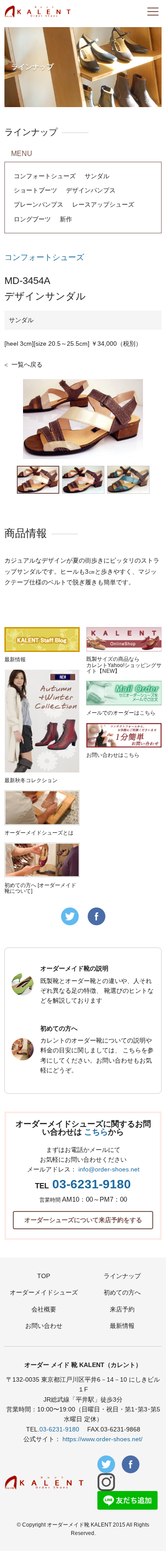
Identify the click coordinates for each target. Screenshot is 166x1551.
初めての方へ (122, 1292)
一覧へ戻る (27, 364)
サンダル (97, 176)
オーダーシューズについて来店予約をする (83, 1219)
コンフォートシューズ (45, 176)
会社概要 (43, 1309)
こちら (96, 1131)
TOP (43, 1275)
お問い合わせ (43, 1325)
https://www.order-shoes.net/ (102, 1439)
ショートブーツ (35, 190)
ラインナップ (122, 1275)
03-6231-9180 (91, 1184)
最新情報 (122, 1325)
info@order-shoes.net (108, 1169)
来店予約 (122, 1309)
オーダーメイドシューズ (44, 1292)
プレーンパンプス (38, 204)
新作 (66, 219)
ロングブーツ (32, 219)
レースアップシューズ (103, 204)
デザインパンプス (91, 190)
